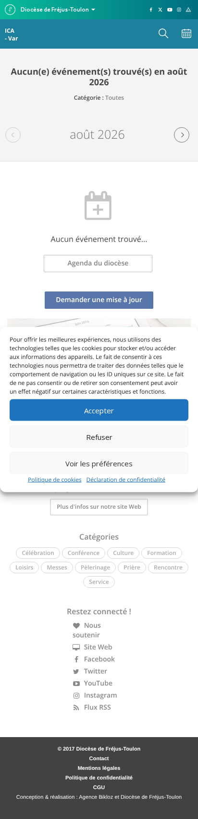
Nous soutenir (87, 630)
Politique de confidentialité (99, 778)
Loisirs (24, 567)
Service (99, 582)
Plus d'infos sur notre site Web (99, 506)
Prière (132, 567)
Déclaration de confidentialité (126, 480)
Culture (123, 553)
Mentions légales (99, 768)
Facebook (98, 659)
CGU (99, 788)
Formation (161, 553)
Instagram (99, 695)
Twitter (94, 671)
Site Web (97, 647)
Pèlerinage (95, 567)
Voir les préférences (99, 463)
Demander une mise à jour (99, 299)
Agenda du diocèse (98, 263)
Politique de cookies (55, 480)
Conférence (83, 553)
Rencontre (168, 567)
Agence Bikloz (96, 797)
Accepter (99, 410)
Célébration (38, 553)
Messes (57, 567)
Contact (99, 759)
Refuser (99, 436)
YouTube (97, 683)
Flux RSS (96, 707)
